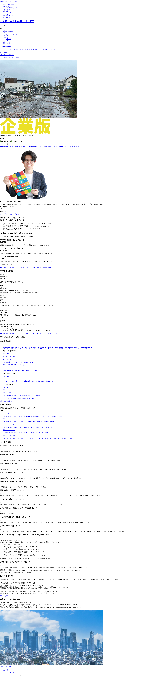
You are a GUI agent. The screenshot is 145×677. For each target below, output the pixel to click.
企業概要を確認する (5, 596)
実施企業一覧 (6, 9)
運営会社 (5, 670)
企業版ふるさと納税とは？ (10, 4)
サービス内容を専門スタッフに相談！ (43, 146)
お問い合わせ (6, 17)
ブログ (8, 14)
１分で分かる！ (69, 146)
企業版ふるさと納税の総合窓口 (8, 2)
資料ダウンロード (8, 15)
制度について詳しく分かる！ (14, 146)
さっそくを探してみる (10, 214)
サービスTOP (6, 669)
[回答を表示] (0, 493)
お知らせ (8, 12)
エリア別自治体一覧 (11, 8)
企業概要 (5, 11)
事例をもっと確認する (6, 401)
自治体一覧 (6, 6)
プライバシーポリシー (9, 672)
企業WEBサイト (7, 353)
